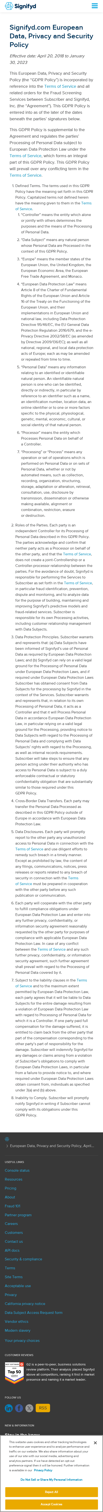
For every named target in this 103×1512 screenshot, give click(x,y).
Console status (17, 1171)
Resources (13, 1180)
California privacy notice (25, 1304)
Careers (11, 1224)
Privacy (11, 1295)
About (10, 1197)
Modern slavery (17, 1331)
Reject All (51, 1492)
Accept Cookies (51, 1504)
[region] (51, 1473)
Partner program (18, 1215)
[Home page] (7, 1140)
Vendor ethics (16, 1322)
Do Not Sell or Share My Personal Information (51, 1479)
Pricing (10, 1188)
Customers (14, 1233)
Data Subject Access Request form (34, 1313)
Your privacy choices (22, 1341)
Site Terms (14, 1277)
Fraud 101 (12, 1206)
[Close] (95, 1443)
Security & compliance (23, 1259)
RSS (43, 1408)
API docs (12, 1251)
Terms (10, 1268)
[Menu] (94, 6)
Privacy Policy (43, 1470)
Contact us (14, 1242)
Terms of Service (60, 86)
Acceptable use (18, 1286)
